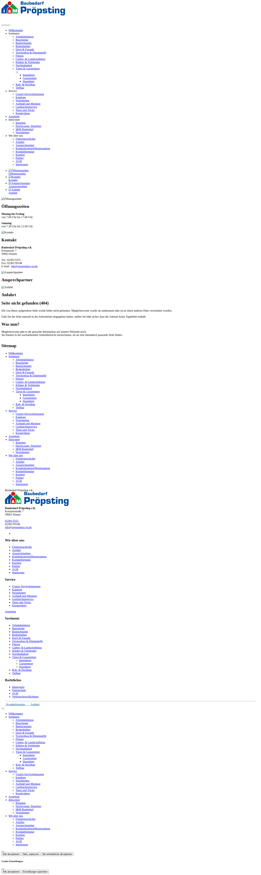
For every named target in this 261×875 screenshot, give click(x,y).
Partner (20, 158)
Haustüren (28, 81)
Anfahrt (20, 142)
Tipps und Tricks (25, 110)
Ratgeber (21, 122)
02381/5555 (11, 520)
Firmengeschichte (25, 138)
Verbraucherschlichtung (25, 696)
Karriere (20, 154)
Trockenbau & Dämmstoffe (31, 52)
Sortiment (14, 356)
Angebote (14, 116)
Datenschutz (19, 690)
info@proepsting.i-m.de (24, 266)
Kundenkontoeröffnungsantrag (33, 148)
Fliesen (20, 55)
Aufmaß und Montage (28, 103)
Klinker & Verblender (28, 62)
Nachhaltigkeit (24, 65)
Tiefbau (20, 87)
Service (13, 410)
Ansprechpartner (25, 145)
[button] (5, 25)
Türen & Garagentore (28, 70)
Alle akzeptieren (11, 854)
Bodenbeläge (23, 46)
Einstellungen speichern (35, 871)
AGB (19, 161)
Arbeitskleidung (25, 36)
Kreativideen (23, 113)
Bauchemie (22, 39)
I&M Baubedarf (25, 129)
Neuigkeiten (22, 100)
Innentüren (29, 74)
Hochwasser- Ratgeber (28, 126)
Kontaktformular (25, 151)
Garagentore (30, 78)
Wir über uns (16, 455)
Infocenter (14, 439)
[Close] (2, 708)
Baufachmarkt (23, 43)
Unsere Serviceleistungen (30, 94)
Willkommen (16, 30)
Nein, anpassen (31, 854)
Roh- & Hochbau (25, 84)
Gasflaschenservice (26, 106)
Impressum (22, 164)
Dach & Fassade (25, 49)
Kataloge (21, 97)
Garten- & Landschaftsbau (30, 59)
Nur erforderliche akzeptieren (57, 854)
